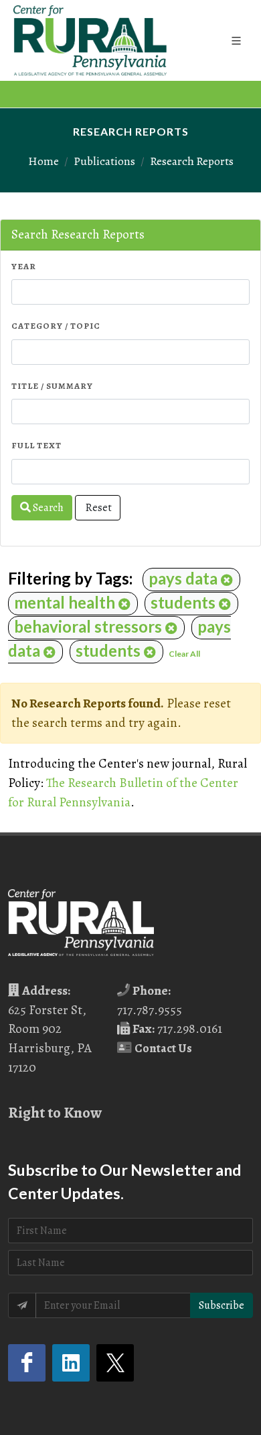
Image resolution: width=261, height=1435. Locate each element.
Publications (104, 161)
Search (47, 507)
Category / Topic (55, 325)
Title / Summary (52, 385)
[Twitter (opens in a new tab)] (115, 1363)
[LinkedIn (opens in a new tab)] (71, 1363)
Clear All (184, 654)
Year (23, 266)
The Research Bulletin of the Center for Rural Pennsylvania (123, 792)
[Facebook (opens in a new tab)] (27, 1363)
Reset (98, 507)
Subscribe (221, 1305)
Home (43, 161)
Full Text (36, 445)
